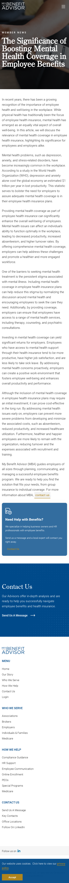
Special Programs (12, 785)
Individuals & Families (15, 733)
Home (5, 669)
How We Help (10, 685)
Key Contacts (10, 816)
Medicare (7, 738)
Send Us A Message (14, 810)
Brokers (6, 721)
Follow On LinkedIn (13, 827)
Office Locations (12, 821)
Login (5, 697)
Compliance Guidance (15, 757)
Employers (8, 727)
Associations (10, 716)
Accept (12, 877)
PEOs (5, 780)
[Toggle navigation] (63, 7)
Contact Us (13, 548)
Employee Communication (18, 769)
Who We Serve (10, 680)
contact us (42, 495)
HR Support (9, 763)
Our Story (7, 674)
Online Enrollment (12, 774)
